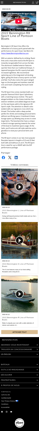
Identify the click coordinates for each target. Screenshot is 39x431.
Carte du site (5, 395)
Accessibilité (5, 407)
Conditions (4, 404)
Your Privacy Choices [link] (8, 401)
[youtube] (11, 412)
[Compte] (33, 2)
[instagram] (6, 412)
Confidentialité (6, 398)
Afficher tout (19, 332)
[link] (19, 364)
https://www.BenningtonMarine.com (15, 53)
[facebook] (2, 412)
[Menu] (2, 2)
